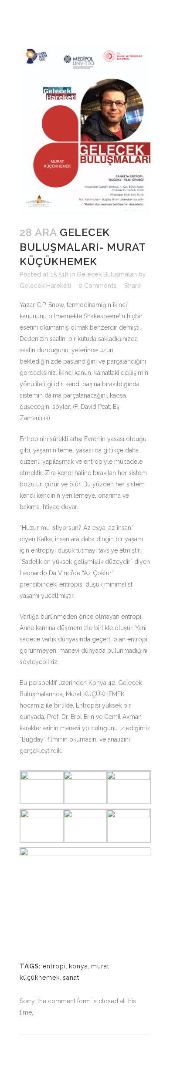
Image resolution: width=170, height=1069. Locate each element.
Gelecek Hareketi (45, 285)
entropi (54, 966)
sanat (71, 977)
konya (78, 966)
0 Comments (97, 285)
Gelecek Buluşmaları (107, 274)
